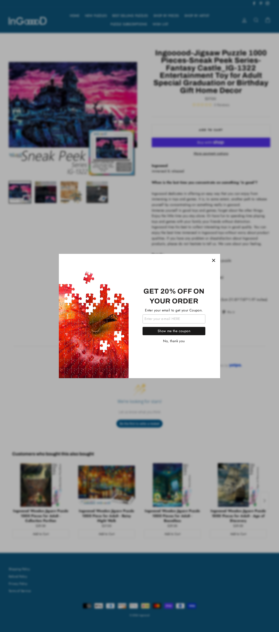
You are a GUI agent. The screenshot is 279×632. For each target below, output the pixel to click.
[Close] (214, 260)
